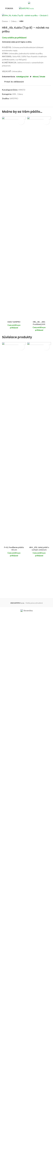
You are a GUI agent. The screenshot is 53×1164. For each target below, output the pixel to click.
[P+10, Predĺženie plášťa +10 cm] (14, 443)
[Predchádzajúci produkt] (42, 21)
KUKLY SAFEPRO (14, 322)
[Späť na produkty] (46, 21)
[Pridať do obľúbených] (21, 121)
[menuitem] (34, 3)
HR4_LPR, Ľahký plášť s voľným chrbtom (39, 548)
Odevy (14, 21)
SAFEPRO (14, 98)
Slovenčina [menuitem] (28, 610)
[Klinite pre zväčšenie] (7, 12)
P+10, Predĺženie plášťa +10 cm (14, 548)
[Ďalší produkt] (49, 21)
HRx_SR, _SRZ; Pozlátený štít (39, 323)
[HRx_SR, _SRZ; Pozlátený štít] (39, 218)
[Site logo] (26, 8)
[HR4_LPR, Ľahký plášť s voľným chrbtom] (39, 443)
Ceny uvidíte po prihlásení (14, 37)
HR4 (21, 21)
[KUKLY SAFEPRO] (14, 218)
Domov (5, 21)
